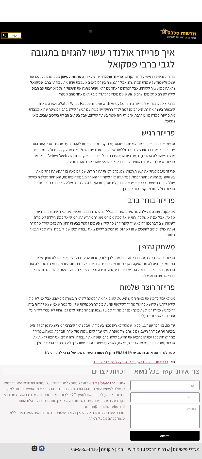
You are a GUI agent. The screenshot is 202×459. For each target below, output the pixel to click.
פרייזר (131, 361)
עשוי (112, 361)
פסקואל (121, 361)
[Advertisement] (101, 11)
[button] (91, 31)
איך (137, 361)
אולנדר (145, 361)
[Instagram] (34, 448)
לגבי (105, 361)
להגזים (97, 361)
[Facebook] (42, 448)
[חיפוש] (5, 35)
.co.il (104, 383)
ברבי (164, 361)
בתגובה (156, 361)
